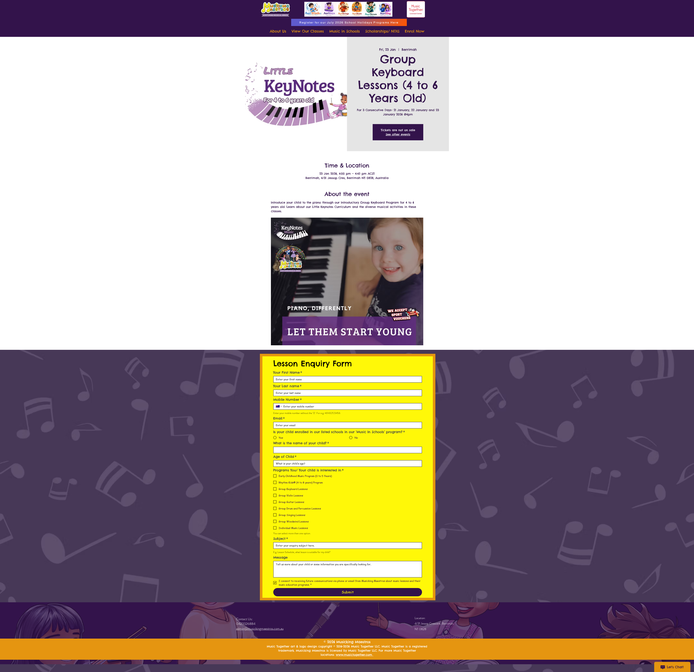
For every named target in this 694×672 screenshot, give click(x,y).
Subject (280, 539)
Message (280, 557)
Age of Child (284, 457)
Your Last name (287, 386)
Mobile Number (287, 400)
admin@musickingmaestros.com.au (260, 628)
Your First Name (287, 373)
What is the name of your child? (301, 443)
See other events (398, 134)
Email (279, 418)
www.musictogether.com (354, 654)
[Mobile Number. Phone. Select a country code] (279, 406)
